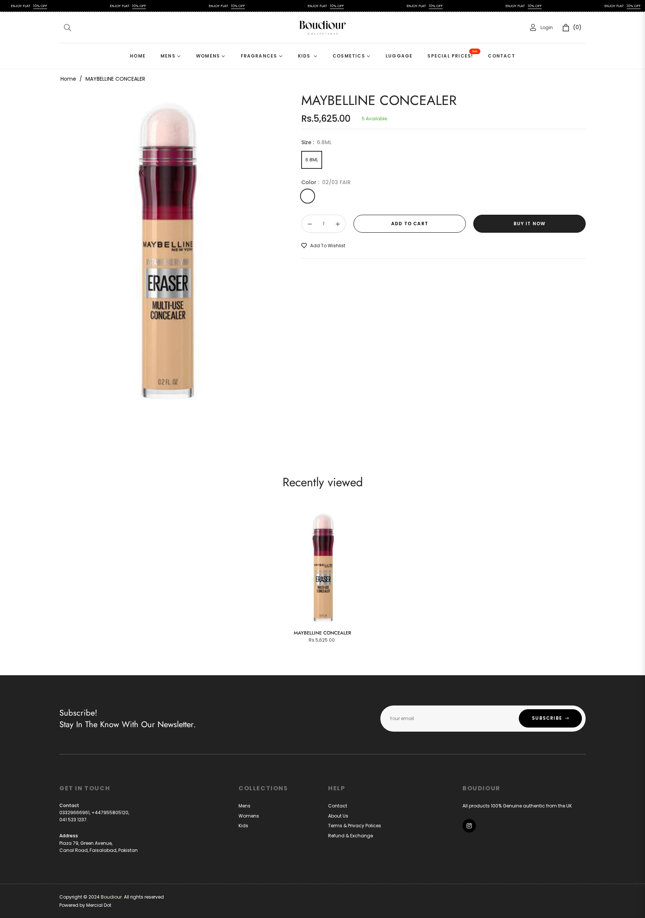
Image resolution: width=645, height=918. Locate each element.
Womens (249, 816)
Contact (337, 806)
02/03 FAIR (307, 196)
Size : (316, 142)
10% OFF (21, 5)
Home (68, 79)
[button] (67, 27)
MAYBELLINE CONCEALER (322, 632)
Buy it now (530, 223)
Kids (243, 825)
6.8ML (311, 159)
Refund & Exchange (350, 835)
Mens (244, 806)
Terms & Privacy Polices (354, 825)
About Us (338, 816)
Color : (326, 182)
